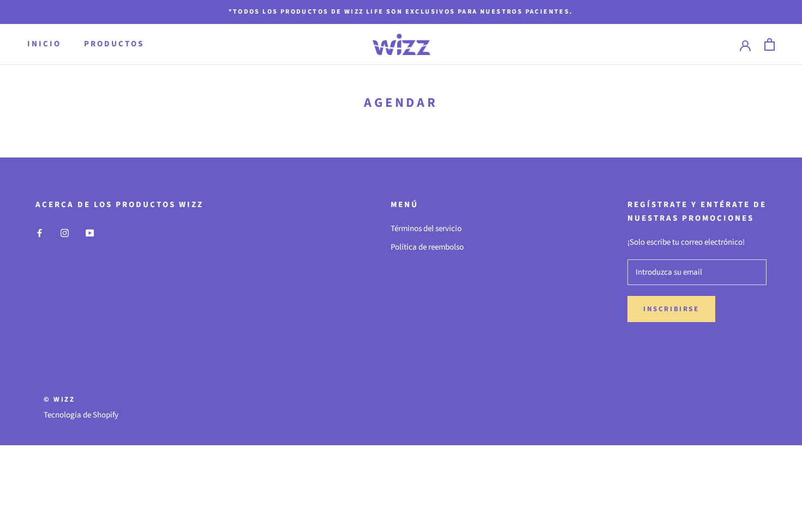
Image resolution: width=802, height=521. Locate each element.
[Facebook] (39, 233)
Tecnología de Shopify (81, 415)
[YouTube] (90, 233)
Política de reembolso (427, 247)
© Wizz (59, 399)
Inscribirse (671, 309)
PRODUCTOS (114, 44)
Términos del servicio (426, 228)
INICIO (44, 44)
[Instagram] (65, 233)
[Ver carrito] (769, 44)
